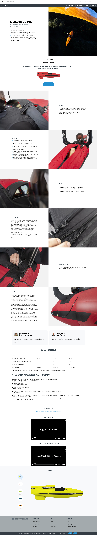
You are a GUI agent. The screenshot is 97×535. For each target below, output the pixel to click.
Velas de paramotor (36, 522)
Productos (18, 2)
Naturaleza (70, 528)
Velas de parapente (36, 521)
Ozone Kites (70, 529)
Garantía (52, 522)
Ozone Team (70, 521)
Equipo (35, 2)
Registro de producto (72, 526)
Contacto (41, 2)
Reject (70, 533)
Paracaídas (35, 526)
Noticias (25, 2)
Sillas (34, 528)
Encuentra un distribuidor (48, 84)
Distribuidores (48, 2)
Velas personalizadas (55, 528)
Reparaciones (53, 526)
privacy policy (64, 533)
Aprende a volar (57, 2)
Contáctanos (70, 522)
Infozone (30, 2)
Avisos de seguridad (54, 524)
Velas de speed (36, 524)
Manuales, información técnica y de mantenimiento (48, 411)
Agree (75, 533)
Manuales (52, 521)
